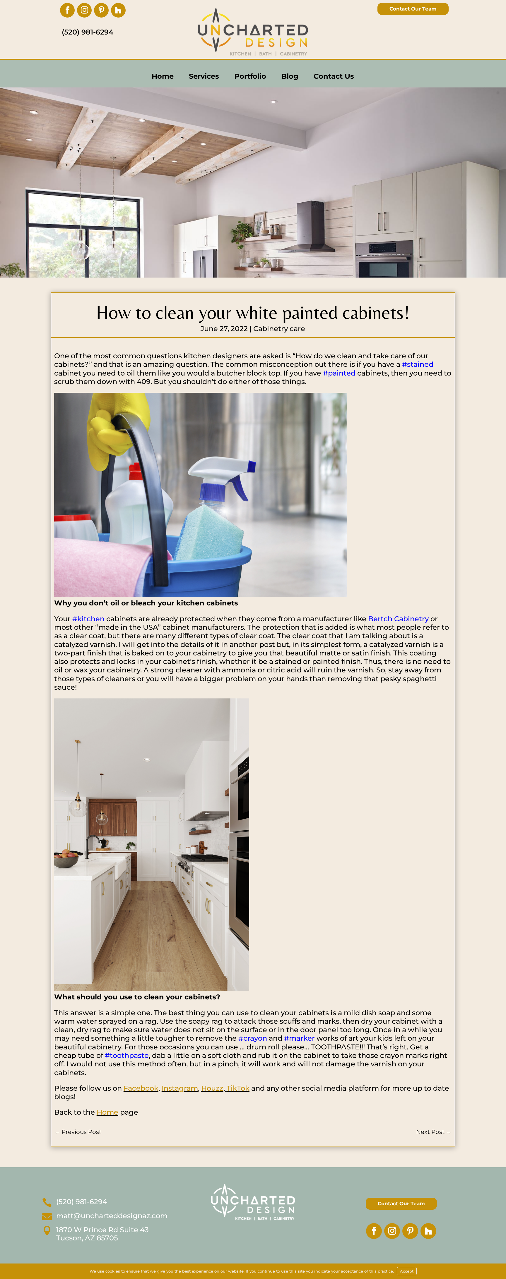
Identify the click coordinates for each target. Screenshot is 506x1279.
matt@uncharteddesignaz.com (111, 1215)
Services (204, 76)
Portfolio (250, 76)
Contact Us (334, 76)
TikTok (238, 1088)
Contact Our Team (413, 9)
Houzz (212, 1088)
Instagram (180, 1088)
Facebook (141, 1088)
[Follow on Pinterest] (101, 10)
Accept (406, 1271)
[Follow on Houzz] (118, 10)
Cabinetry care (279, 328)
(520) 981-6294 (81, 1201)
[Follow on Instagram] (84, 10)
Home (163, 76)
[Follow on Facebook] (67, 10)
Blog (289, 76)
